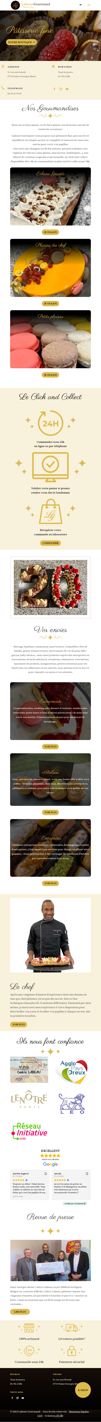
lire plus (20, 1311)
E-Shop (83, 1390)
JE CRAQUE (50, 232)
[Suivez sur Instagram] (60, 89)
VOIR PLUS (50, 746)
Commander (50, 543)
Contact (14, 42)
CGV (39, 1415)
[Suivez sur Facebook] (54, 89)
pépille (60, 1415)
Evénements (26, 30)
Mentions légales (79, 1411)
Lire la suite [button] (59, 1196)
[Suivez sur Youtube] (67, 89)
